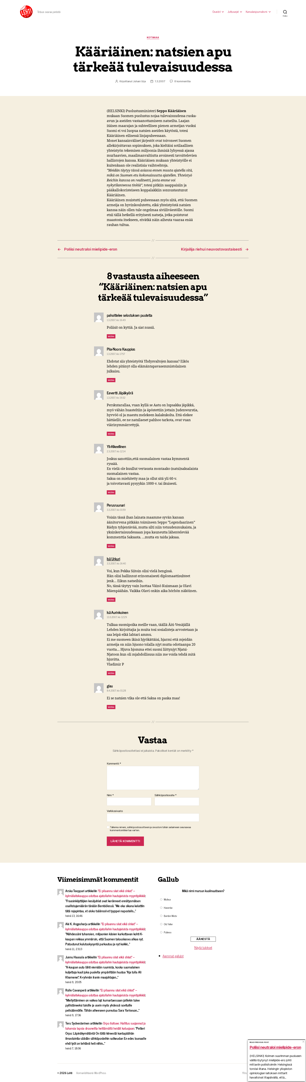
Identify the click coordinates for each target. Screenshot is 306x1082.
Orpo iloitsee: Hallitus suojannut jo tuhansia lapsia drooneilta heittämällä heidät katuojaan (105, 1025)
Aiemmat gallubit (173, 956)
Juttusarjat (233, 11)
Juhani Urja (139, 81)
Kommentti (114, 763)
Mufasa (167, 899)
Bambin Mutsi (170, 916)
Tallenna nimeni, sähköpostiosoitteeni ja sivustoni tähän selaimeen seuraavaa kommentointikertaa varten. (150, 829)
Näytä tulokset (203, 947)
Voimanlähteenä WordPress (91, 1072)
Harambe (168, 908)
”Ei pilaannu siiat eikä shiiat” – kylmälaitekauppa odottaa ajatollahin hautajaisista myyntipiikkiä (105, 893)
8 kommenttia (182, 81)
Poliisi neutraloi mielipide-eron (275, 1047)
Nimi (110, 795)
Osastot (216, 11)
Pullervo (167, 932)
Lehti (69, 1072)
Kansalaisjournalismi (256, 11)
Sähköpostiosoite (166, 795)
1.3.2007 (160, 81)
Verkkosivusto (115, 811)
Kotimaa (153, 37)
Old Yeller (168, 924)
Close (303, 1042)
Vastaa (111, 336)
